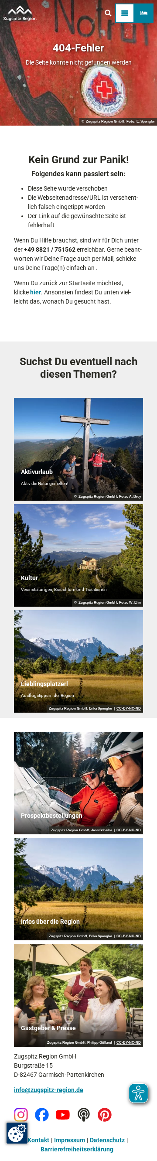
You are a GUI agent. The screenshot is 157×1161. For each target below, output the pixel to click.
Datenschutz (107, 1140)
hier (35, 292)
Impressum (69, 1140)
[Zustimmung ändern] (17, 1133)
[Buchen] (144, 13)
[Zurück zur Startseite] (20, 13)
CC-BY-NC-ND (128, 708)
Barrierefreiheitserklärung (77, 1149)
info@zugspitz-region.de (48, 1089)
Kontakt (38, 1140)
